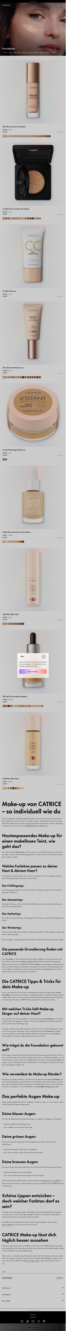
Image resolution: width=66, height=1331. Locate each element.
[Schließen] (43, 656)
